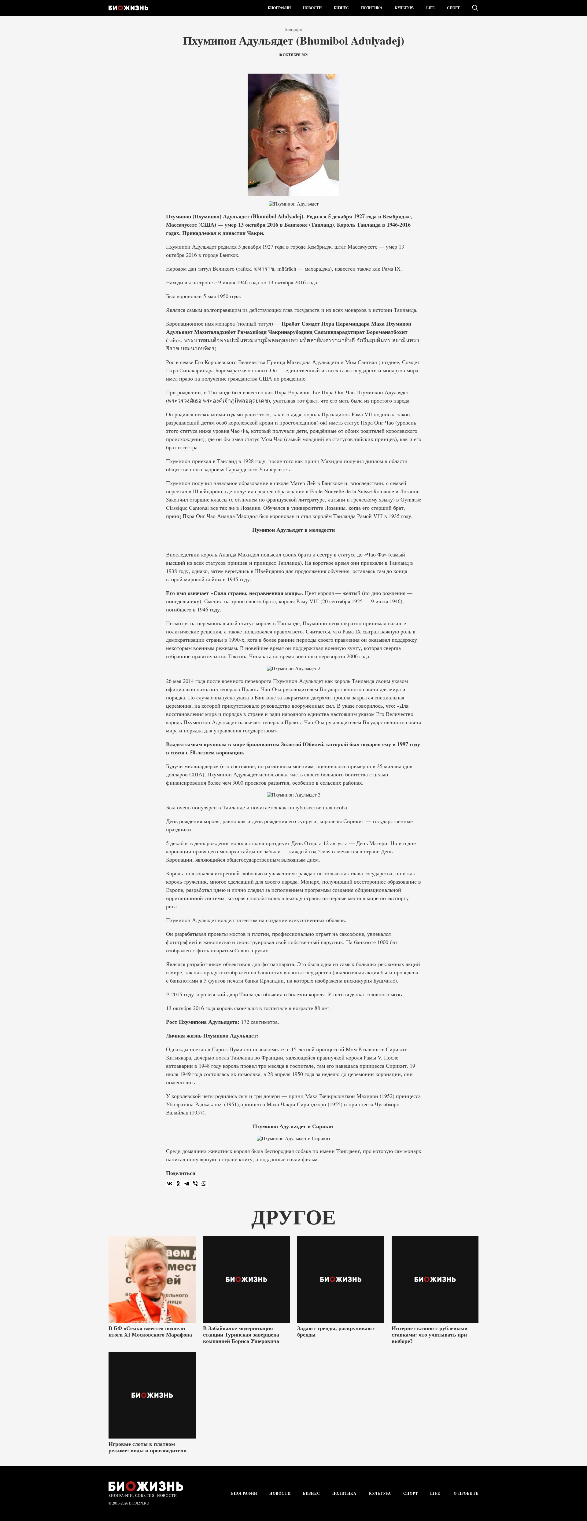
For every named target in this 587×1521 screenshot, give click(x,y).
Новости (312, 8)
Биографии (279, 8)
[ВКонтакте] (169, 1183)
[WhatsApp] (204, 1183)
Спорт (453, 8)
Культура (404, 8)
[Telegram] (186, 1183)
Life (430, 8)
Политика (371, 8)
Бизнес (341, 8)
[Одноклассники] (178, 1183)
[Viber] (195, 1183)
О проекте (465, 1493)
